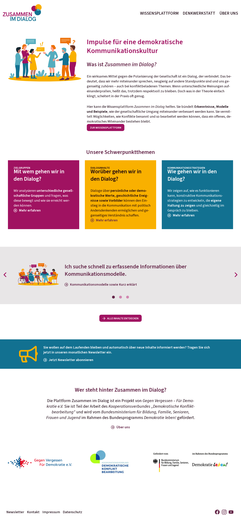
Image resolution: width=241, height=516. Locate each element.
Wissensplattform (159, 13)
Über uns (228, 13)
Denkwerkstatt (199, 13)
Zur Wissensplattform (105, 128)
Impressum (51, 512)
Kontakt (33, 512)
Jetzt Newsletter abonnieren (71, 360)
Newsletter (15, 512)
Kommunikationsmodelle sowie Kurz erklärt (103, 284)
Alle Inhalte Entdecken (122, 318)
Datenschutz (72, 512)
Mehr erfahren (30, 210)
